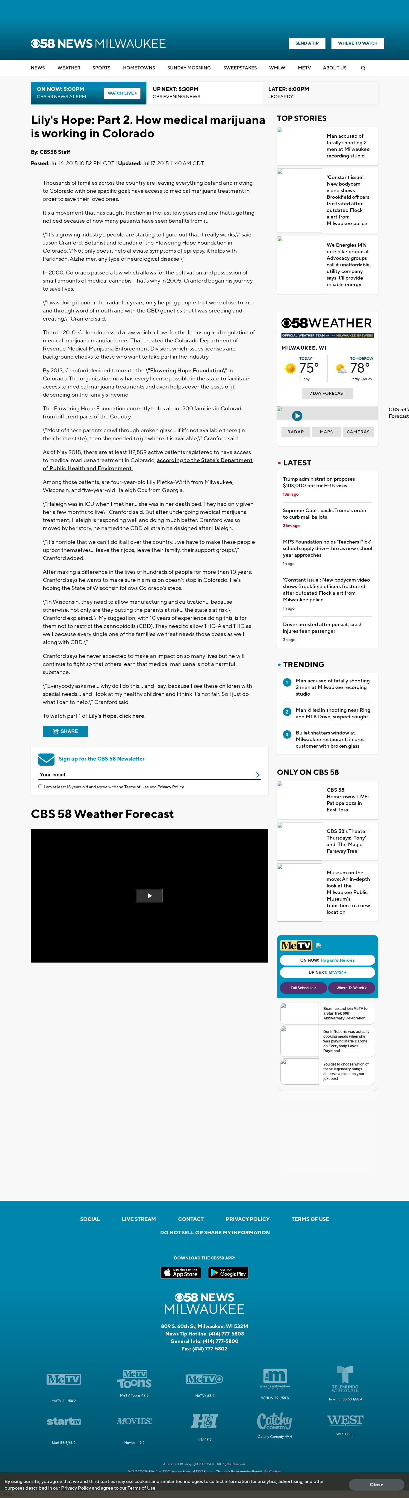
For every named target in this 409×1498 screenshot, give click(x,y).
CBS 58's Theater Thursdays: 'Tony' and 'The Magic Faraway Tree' (347, 841)
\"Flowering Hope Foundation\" (186, 370)
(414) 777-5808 (226, 1334)
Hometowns (139, 68)
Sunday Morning (189, 68)
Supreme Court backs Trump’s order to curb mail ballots (324, 513)
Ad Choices (272, 1472)
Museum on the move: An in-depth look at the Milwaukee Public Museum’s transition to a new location (348, 892)
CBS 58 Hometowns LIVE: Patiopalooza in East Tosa (348, 800)
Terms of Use (136, 787)
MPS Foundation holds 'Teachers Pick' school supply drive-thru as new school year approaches (327, 548)
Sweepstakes (240, 68)
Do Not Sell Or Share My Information (215, 1233)
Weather (68, 68)
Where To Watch (358, 43)
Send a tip (307, 43)
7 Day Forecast (327, 393)
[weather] (290, 368)
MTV (304, 68)
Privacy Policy (170, 787)
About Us (335, 68)
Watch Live (121, 93)
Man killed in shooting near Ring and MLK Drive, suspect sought (333, 713)
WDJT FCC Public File (144, 1472)
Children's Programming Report (239, 1472)
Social (90, 1219)
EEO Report (205, 1472)
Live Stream (139, 1219)
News (38, 68)
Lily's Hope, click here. (116, 716)
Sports (101, 68)
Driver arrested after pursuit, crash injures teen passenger (323, 628)
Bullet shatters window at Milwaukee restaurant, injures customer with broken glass (330, 739)
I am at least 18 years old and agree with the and (114, 787)
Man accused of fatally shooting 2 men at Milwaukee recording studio (348, 146)
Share (69, 731)
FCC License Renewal (179, 1472)
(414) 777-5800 (221, 1341)
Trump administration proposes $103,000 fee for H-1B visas (319, 482)
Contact (191, 1219)
